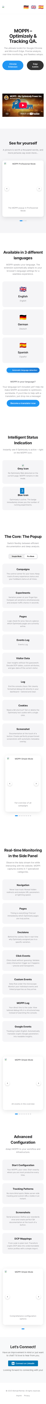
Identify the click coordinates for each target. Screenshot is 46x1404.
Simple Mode (16, 556)
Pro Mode (30, 556)
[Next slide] (39, 189)
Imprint (19, 1396)
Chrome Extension (12, 65)
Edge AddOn (35, 65)
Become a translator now (23, 403)
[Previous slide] (7, 189)
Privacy (27, 1396)
